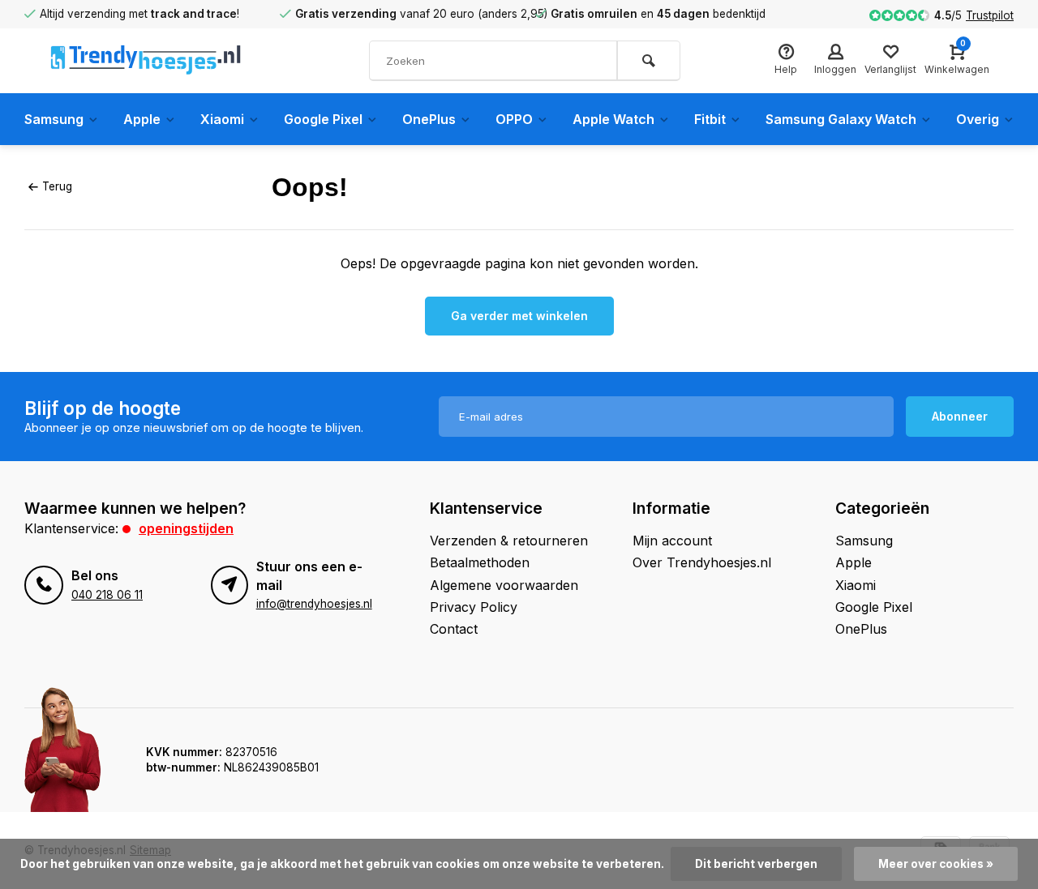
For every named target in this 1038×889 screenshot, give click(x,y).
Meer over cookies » (935, 863)
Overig (977, 119)
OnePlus (429, 119)
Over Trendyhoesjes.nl (702, 562)
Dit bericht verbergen (756, 863)
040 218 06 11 (107, 594)
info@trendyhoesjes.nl (314, 603)
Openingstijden (186, 528)
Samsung (54, 119)
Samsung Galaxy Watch (841, 119)
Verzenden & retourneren (509, 540)
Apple (142, 119)
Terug (57, 186)
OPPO (514, 119)
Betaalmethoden (480, 562)
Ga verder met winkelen (519, 316)
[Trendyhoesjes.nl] (146, 60)
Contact (454, 629)
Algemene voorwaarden (504, 585)
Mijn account (672, 540)
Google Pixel (323, 119)
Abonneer (960, 416)
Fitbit (710, 119)
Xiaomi (222, 119)
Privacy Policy (473, 607)
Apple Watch (613, 119)
